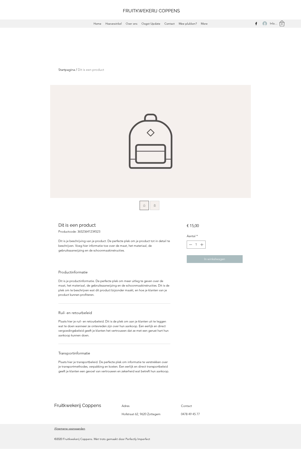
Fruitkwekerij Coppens (77, 405)
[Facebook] (256, 24)
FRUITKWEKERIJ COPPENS (151, 10)
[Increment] (202, 244)
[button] (282, 23)
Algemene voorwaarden (69, 428)
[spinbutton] (196, 244)
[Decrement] (190, 244)
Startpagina (66, 70)
